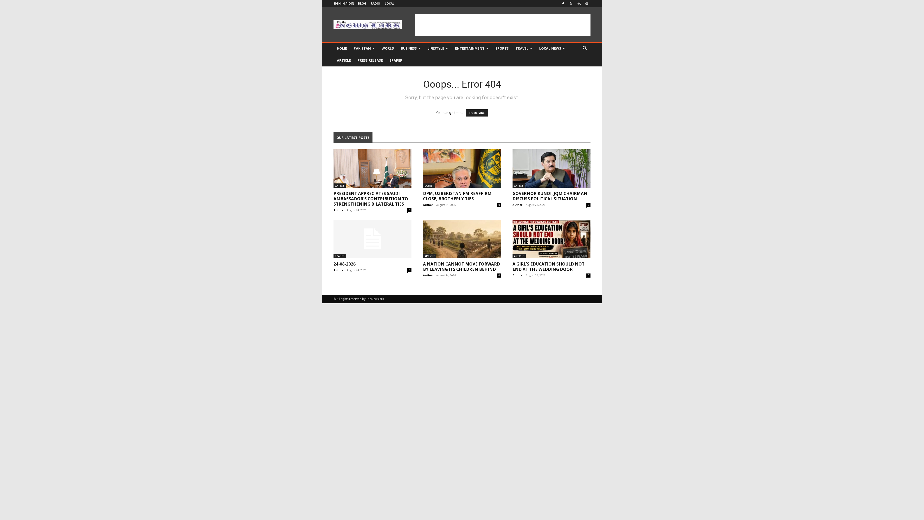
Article (344, 60)
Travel (521, 48)
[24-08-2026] (372, 239)
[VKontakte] (579, 3)
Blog (362, 3)
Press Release (370, 60)
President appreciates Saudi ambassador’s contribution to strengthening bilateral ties (371, 199)
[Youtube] (586, 3)
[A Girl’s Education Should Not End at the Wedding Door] (551, 239)
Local (389, 3)
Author (338, 210)
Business (409, 48)
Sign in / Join (344, 3)
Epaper (396, 60)
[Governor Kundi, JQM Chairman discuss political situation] (551, 168)
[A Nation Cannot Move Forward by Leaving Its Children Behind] (462, 239)
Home (342, 48)
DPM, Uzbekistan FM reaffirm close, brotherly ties (457, 196)
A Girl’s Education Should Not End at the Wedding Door (548, 266)
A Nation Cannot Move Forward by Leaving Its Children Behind (461, 266)
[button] (584, 48)
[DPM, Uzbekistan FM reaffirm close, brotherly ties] (462, 168)
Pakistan (362, 48)
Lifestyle (436, 48)
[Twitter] (571, 3)
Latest (339, 185)
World (388, 48)
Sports (502, 48)
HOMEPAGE (477, 113)
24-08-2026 (345, 264)
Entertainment (470, 48)
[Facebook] (563, 3)
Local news (550, 48)
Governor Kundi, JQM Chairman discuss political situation (550, 196)
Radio (375, 3)
